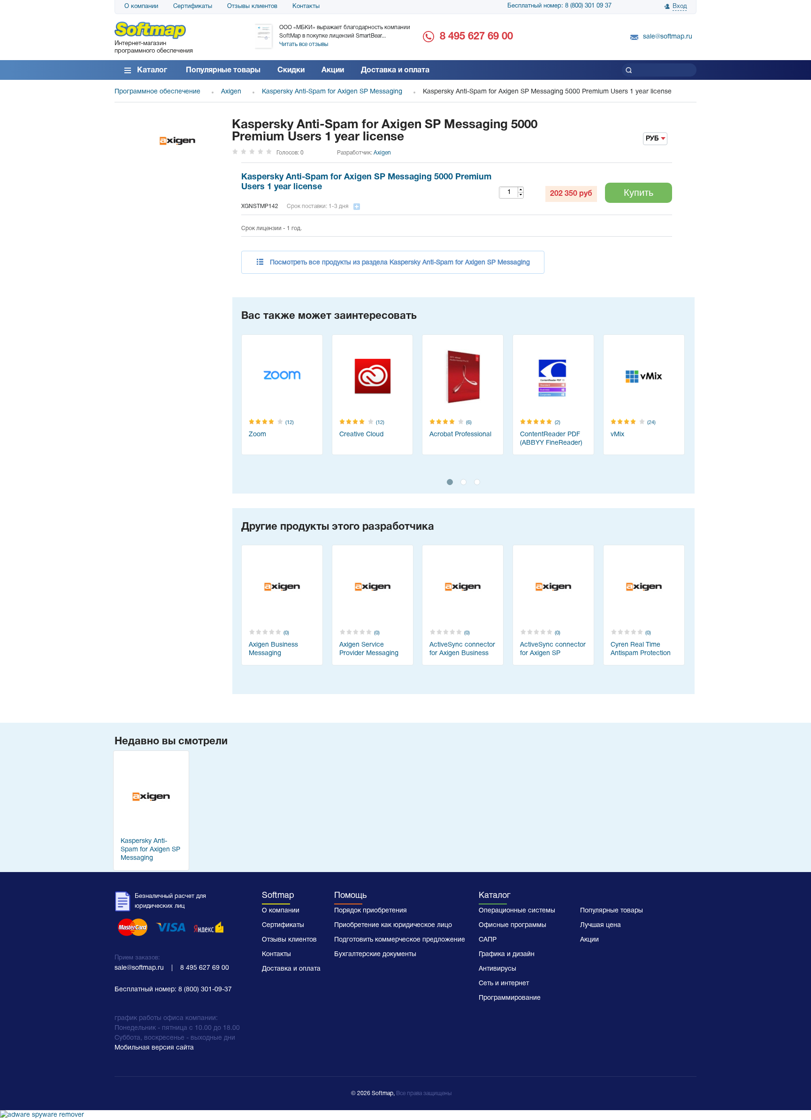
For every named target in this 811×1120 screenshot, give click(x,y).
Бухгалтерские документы (375, 954)
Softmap (278, 896)
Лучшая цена (600, 925)
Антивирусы (497, 969)
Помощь (350, 896)
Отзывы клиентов (252, 6)
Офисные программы (512, 925)
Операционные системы (517, 911)
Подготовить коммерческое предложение (399, 940)
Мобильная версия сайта (154, 1048)
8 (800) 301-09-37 (205, 990)
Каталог (152, 70)
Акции (332, 70)
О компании (141, 6)
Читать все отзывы (303, 44)
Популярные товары (223, 70)
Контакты (306, 6)
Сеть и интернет (504, 984)
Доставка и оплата (395, 70)
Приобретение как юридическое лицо (393, 925)
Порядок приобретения (370, 911)
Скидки (291, 70)
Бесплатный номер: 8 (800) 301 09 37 (559, 6)
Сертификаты (192, 6)
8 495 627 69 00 (476, 36)
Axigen (382, 152)
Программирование (510, 998)
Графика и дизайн (507, 954)
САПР (488, 940)
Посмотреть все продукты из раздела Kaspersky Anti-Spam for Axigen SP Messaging (400, 263)
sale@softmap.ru (667, 37)
